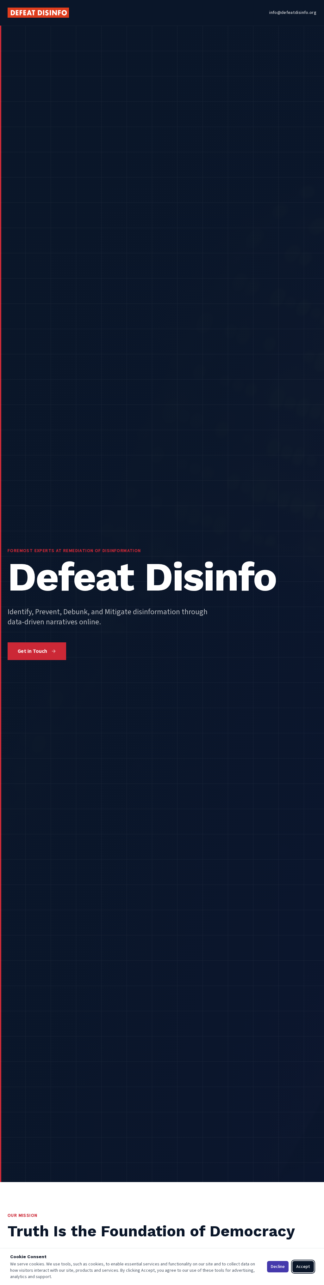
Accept (303, 1267)
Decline (278, 1267)
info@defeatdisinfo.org (292, 12)
